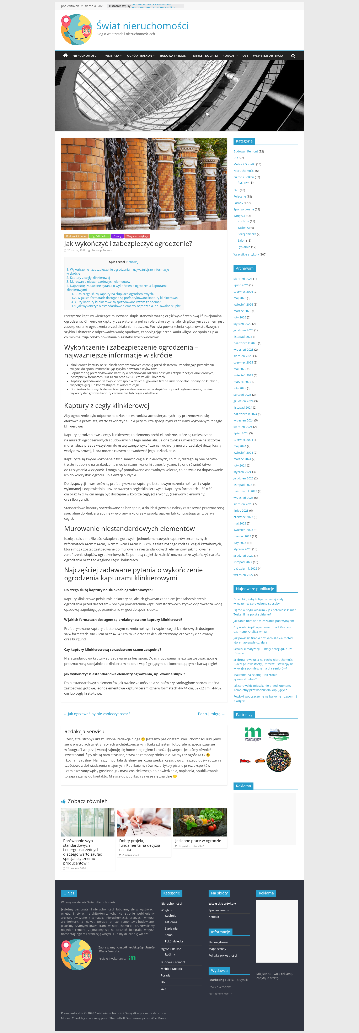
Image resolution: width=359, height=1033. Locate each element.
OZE (245, 56)
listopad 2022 (243, 562)
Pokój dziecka (247, 234)
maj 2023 (240, 523)
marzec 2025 (242, 382)
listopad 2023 (243, 485)
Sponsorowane (244, 209)
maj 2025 (240, 369)
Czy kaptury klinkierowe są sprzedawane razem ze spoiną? (116, 302)
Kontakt (214, 917)
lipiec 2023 (241, 510)
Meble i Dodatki (205, 56)
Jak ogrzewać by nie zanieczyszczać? (96, 713)
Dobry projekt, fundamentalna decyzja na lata (139, 845)
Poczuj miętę (211, 713)
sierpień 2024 (243, 427)
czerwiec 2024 (243, 440)
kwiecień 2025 (243, 375)
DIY (236, 158)
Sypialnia (244, 247)
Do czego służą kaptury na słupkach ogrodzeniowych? (112, 294)
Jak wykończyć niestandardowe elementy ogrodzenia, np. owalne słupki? (126, 306)
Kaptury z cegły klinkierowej (88, 277)
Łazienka (244, 228)
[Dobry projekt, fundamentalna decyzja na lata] (144, 810)
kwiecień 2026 (243, 304)
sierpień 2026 (243, 279)
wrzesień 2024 (243, 420)
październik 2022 (245, 568)
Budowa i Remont (174, 56)
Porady (228, 56)
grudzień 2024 (243, 401)
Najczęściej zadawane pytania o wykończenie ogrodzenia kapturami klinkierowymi (116, 288)
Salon (241, 240)
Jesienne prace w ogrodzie (198, 840)
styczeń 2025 (242, 395)
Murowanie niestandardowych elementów (98, 281)
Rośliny (243, 182)
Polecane (240, 196)
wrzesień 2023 (243, 498)
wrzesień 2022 (243, 575)
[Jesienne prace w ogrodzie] (200, 810)
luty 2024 (240, 465)
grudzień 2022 (243, 556)
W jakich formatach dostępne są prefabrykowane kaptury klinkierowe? (124, 298)
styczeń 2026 (242, 324)
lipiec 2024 (241, 433)
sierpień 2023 (243, 504)
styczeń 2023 (242, 549)
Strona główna (219, 942)
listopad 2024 (243, 407)
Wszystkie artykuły (268, 56)
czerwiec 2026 (243, 292)
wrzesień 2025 (243, 349)
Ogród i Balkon (139, 56)
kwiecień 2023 (243, 530)
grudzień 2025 (243, 330)
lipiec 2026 (241, 285)
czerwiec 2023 (243, 517)
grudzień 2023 (243, 478)
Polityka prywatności (223, 955)
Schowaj (132, 262)
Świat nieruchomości (142, 25)
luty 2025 (240, 388)
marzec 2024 (242, 459)
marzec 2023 (242, 536)
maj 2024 (240, 446)
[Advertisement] (265, 819)
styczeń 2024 (242, 472)
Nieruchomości (85, 56)
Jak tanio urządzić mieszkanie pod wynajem (264, 621)
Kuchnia (243, 221)
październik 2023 (245, 491)
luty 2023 (240, 543)
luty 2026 (240, 317)
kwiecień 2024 (243, 452)
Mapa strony (217, 949)
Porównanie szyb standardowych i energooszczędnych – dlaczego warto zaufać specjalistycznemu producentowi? (82, 852)
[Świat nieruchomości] (65, 55)
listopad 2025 (243, 337)
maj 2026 (240, 298)
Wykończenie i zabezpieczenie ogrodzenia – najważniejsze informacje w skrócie (117, 271)
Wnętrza (112, 56)
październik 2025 (245, 343)
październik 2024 (245, 414)
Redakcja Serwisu (102, 250)
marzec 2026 (242, 311)
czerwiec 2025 (243, 362)
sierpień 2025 (243, 356)
